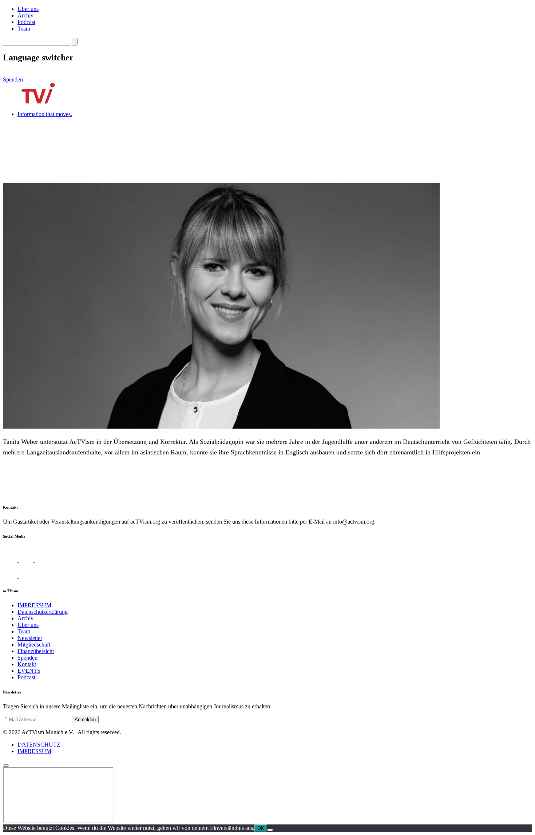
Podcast (26, 22)
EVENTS (28, 671)
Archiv (25, 15)
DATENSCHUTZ (38, 744)
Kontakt (26, 664)
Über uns (28, 9)
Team (23, 28)
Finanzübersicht (35, 651)
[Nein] (270, 830)
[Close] (6, 765)
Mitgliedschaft (33, 644)
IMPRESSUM (34, 605)
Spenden (13, 79)
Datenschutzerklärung (42, 612)
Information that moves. (44, 114)
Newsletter (29, 638)
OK (260, 828)
